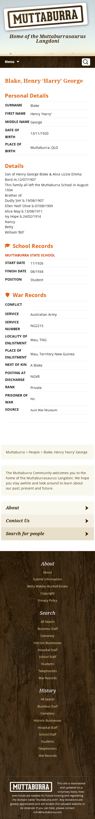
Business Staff (48, 629)
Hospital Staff (47, 650)
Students (47, 664)
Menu (9, 61)
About (12, 507)
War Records (47, 678)
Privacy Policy (47, 600)
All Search (48, 622)
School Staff (47, 657)
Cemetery (47, 636)
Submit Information (47, 579)
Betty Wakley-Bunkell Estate (47, 586)
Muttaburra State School (30, 255)
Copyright (47, 593)
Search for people (25, 533)
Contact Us (17, 520)
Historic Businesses (47, 643)
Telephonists (47, 671)
